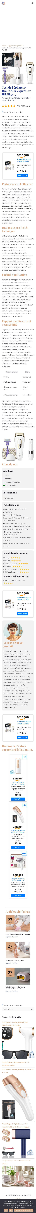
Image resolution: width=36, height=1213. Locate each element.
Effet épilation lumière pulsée (15, 961)
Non (11, 1210)
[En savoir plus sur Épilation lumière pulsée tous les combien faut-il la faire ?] (18, 976)
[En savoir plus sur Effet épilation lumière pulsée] (18, 950)
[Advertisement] (18, 25)
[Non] (34, 1206)
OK (6, 1210)
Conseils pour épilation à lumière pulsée (18, 934)
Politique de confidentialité (23, 1210)
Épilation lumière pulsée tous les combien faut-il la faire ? (15, 988)
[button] (12, 112)
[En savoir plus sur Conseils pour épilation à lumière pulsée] (18, 923)
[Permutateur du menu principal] (32, 3)
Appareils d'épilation (12, 937)
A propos (18, 1198)
